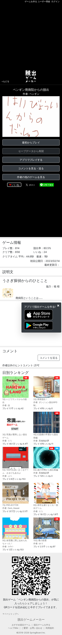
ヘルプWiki (13, 628)
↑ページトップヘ (10, 614)
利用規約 (50, 628)
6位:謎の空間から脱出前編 (45, 470)
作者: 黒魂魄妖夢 (41, 441)
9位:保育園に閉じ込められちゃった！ (14, 542)
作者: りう (7, 441)
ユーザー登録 (44, 1)
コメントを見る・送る (31, 168)
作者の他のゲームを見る (31, 177)
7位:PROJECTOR (10, 505)
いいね (15, 184)
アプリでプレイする (31, 159)
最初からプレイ (31, 142)
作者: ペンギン (31, 93)
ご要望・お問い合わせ (32, 628)
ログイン (55, 1)
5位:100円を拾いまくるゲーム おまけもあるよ (15, 471)
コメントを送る (49, 357)
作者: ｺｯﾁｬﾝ (7, 546)
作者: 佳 (6, 405)
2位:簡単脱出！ (40, 399)
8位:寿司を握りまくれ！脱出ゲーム (45, 506)
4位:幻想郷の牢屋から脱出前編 (45, 436)
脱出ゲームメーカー (31, 619)
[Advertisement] (31, 36)
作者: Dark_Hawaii (10, 508)
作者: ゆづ (38, 543)
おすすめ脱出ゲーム (21, 625)
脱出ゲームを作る (42, 625)
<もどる (5, 81)
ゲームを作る (31, 1)
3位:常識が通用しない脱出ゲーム (14, 436)
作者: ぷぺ (7, 476)
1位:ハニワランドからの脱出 (14, 401)
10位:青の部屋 (40, 540)
